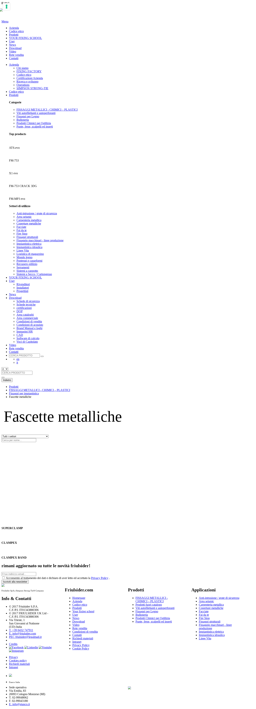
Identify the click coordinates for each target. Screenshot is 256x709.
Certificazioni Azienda (29, 78)
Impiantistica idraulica (29, 247)
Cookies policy (18, 660)
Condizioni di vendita (29, 321)
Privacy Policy (99, 578)
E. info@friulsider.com (22, 633)
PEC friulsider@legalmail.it (25, 636)
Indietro (7, 380)
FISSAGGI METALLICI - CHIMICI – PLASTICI (47, 109)
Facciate (21, 226)
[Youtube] (45, 647)
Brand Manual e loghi (29, 328)
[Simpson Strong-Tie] (153, 687)
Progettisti (22, 291)
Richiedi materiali (19, 663)
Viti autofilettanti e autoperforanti (35, 113)
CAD (19, 334)
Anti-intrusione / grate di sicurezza (36, 213)
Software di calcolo (27, 338)
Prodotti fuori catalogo (148, 604)
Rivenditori (23, 284)
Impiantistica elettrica (28, 243)
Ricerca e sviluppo (27, 81)
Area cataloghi (25, 314)
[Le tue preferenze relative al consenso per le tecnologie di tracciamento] (6, 6)
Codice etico (16, 31)
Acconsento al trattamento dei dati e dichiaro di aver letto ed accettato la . (58, 578)
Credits (13, 644)
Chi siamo (22, 68)
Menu (4, 21)
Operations (22, 84)
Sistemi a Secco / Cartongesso (34, 274)
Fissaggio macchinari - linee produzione (40, 240)
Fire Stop (21, 233)
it (17, 362)
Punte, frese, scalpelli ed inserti (34, 126)
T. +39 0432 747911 (21, 630)
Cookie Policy (80, 648)
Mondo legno (24, 257)
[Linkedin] (31, 647)
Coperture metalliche (28, 223)
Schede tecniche (26, 304)
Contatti (13, 58)
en (17, 359)
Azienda (14, 27)
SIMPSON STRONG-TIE (32, 88)
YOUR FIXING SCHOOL (25, 38)
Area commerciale (27, 318)
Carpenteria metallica (28, 220)
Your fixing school (83, 611)
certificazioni (24, 307)
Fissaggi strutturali (27, 237)
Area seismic (24, 216)
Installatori (22, 287)
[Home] (2, 12)
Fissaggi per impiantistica (24, 393)
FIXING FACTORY (29, 71)
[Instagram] (16, 650)
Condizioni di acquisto (29, 324)
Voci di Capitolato (27, 341)
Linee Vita (22, 250)
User (12, 41)
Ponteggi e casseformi (29, 260)
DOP (19, 311)
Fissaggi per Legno (27, 116)
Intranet (13, 667)
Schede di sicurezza (28, 301)
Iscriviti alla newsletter (15, 581)
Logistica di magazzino (30, 253)
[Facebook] (16, 647)
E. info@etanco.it (19, 704)
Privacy (13, 657)
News (12, 44)
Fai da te (21, 230)
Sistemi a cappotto (27, 270)
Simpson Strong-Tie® (149, 649)
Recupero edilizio (26, 264)
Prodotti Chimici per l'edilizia (33, 123)
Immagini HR (24, 331)
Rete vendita (16, 54)
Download (15, 48)
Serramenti (22, 267)
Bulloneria (22, 119)
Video (12, 51)
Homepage (78, 597)
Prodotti (13, 34)
